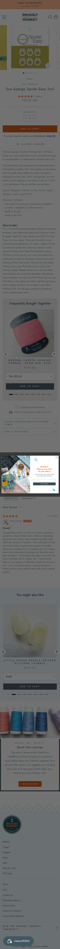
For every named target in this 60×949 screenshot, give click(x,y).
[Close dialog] (57, 457)
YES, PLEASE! (44, 483)
